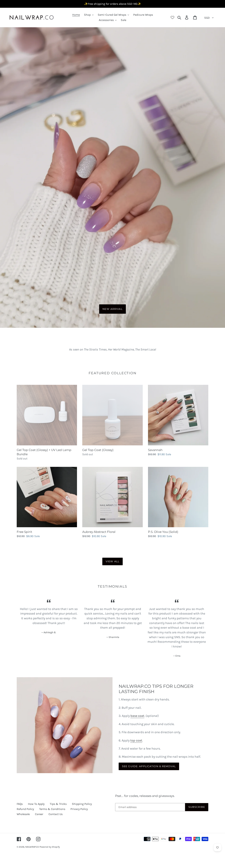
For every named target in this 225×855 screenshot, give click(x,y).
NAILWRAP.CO (32, 846)
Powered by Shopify (50, 846)
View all (112, 561)
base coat (137, 716)
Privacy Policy (79, 809)
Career (39, 814)
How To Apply (36, 804)
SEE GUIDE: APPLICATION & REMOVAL (149, 766)
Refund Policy (25, 809)
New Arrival (112, 309)
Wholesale (23, 814)
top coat (136, 740)
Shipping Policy (82, 804)
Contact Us (56, 814)
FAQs (20, 804)
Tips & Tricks (58, 804)
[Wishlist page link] (172, 17)
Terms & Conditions (52, 809)
